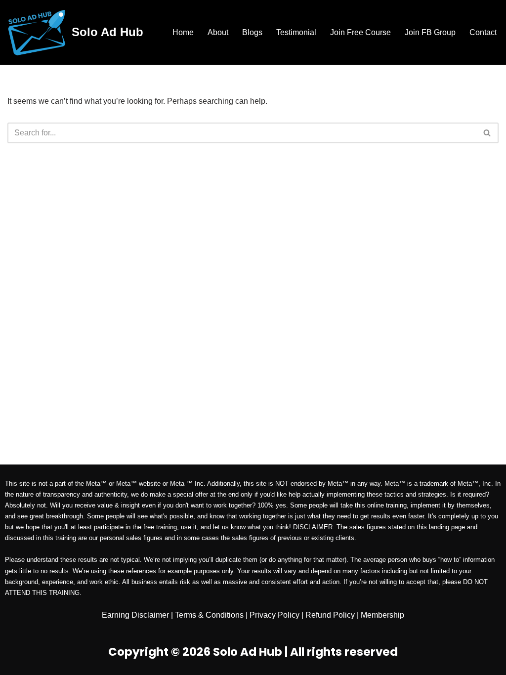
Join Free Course (360, 32)
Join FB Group (430, 32)
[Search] (487, 133)
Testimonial (296, 32)
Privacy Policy (274, 615)
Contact (483, 32)
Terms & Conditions (209, 615)
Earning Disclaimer (135, 615)
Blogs (252, 32)
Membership (382, 615)
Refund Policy (330, 615)
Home (183, 32)
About (218, 32)
